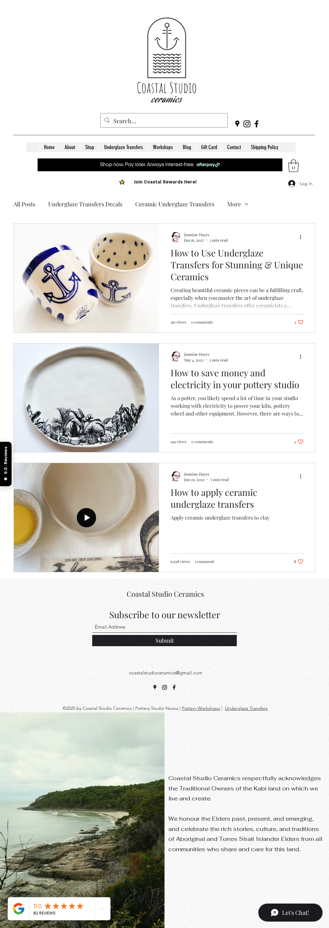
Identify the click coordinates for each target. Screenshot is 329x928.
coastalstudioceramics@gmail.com (165, 673)
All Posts (24, 204)
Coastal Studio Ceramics (165, 594)
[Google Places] (237, 124)
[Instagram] (247, 124)
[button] (89, 147)
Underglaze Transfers (246, 708)
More (234, 204)
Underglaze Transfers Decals (85, 204)
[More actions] (303, 237)
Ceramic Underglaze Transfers (174, 204)
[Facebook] (256, 124)
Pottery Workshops (201, 708)
